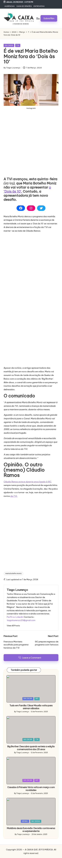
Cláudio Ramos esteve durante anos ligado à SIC (27, 481)
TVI (17, 45)
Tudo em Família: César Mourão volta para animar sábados (31, 707)
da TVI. (13, 496)
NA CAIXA (9, 45)
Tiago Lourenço (17, 590)
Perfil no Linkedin (15, 617)
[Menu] (37, 18)
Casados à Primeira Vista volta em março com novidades (31, 789)
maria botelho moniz (13, 573)
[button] (48, 18)
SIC (37, 698)
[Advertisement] (31, 146)
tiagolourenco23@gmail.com (21, 620)
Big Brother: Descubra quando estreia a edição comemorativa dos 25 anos (31, 748)
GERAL (25, 821)
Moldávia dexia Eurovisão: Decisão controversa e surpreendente (31, 829)
